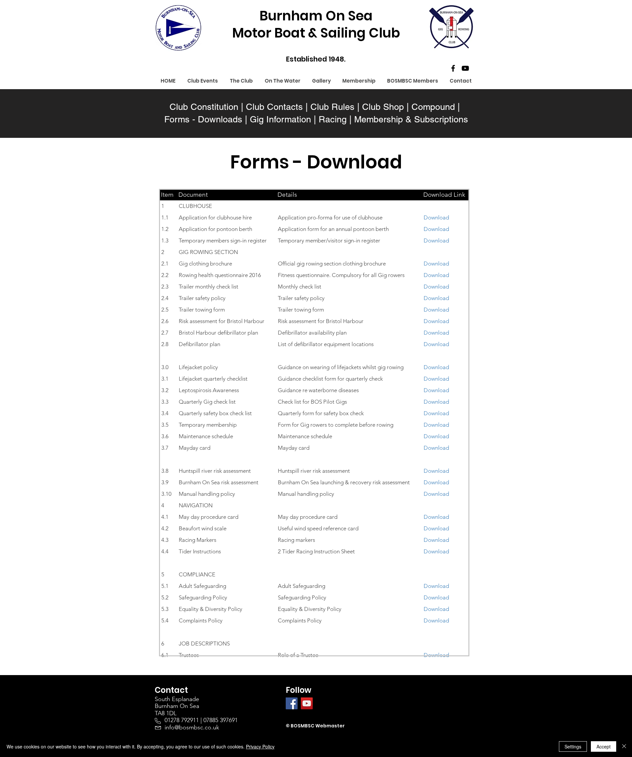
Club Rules (332, 107)
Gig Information (280, 119)
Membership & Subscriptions (411, 119)
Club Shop (383, 107)
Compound (433, 107)
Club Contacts (274, 107)
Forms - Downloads (203, 119)
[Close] (624, 746)
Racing (333, 119)
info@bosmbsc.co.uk (192, 727)
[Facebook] (453, 68)
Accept (603, 746)
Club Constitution (204, 107)
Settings (573, 746)
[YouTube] (465, 68)
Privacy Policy (260, 746)
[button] (241, 81)
